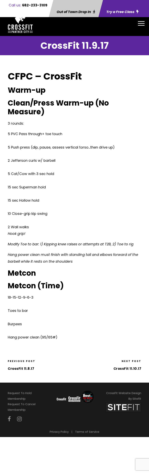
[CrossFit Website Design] (123, 407)
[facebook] (9, 419)
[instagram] (19, 419)
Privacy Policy (59, 432)
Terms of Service (87, 432)
